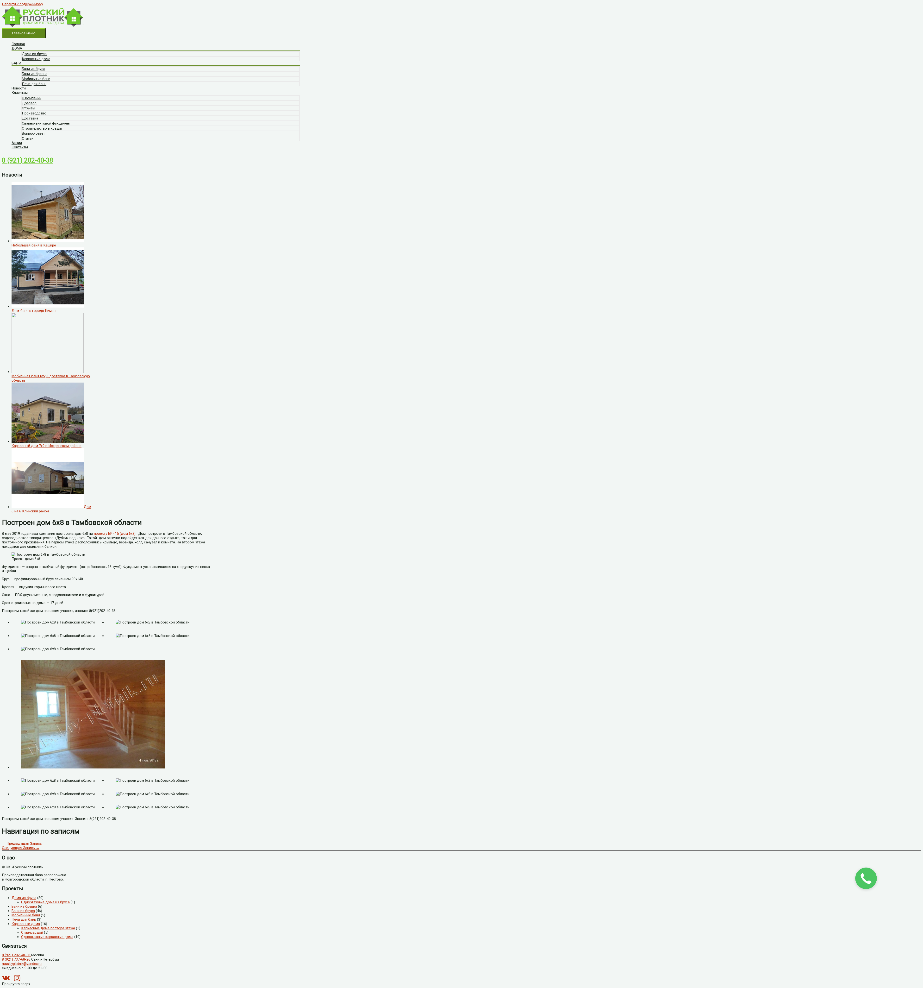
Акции (17, 143)
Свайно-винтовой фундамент (46, 123)
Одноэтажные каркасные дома (47, 937)
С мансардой (32, 932)
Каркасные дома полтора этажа (48, 928)
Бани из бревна (34, 74)
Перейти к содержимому (22, 4)
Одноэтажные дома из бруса (45, 902)
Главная (18, 44)
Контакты (20, 147)
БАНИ (16, 63)
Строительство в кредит (42, 128)
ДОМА (17, 48)
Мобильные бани (36, 79)
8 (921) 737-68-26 (16, 959)
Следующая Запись (20, 848)
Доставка (30, 118)
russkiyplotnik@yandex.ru (22, 964)
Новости (19, 88)
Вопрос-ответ (33, 133)
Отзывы (28, 108)
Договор (29, 103)
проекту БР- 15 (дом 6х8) (115, 533)
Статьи (27, 138)
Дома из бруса (34, 54)
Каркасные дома (36, 59)
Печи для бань (34, 84)
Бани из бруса (33, 69)
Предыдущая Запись (22, 843)
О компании (31, 98)
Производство (34, 113)
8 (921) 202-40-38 (27, 160)
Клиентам (20, 92)
